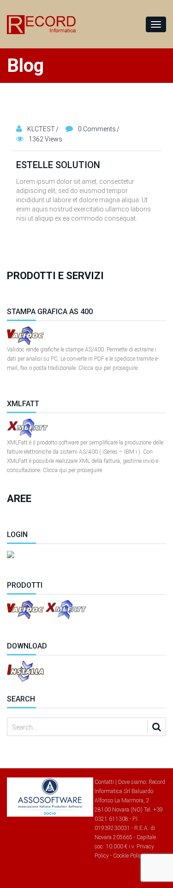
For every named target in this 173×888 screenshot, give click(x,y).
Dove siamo (132, 782)
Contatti (104, 782)
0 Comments (97, 129)
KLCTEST (41, 129)
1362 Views (45, 139)
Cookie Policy (128, 856)
